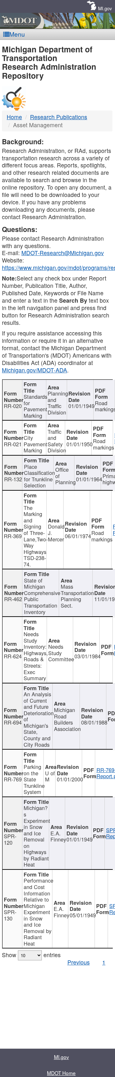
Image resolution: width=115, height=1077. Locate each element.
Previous (78, 962)
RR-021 (13, 444)
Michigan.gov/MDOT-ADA (34, 370)
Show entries (31, 955)
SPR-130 (10, 915)
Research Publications (58, 117)
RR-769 (13, 779)
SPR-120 (10, 839)
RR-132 (13, 479)
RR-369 (13, 536)
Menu (17, 34)
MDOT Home (61, 1072)
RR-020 (13, 406)
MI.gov (105, 8)
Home (14, 117)
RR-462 (13, 599)
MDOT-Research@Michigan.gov (62, 253)
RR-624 (13, 656)
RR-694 (13, 722)
